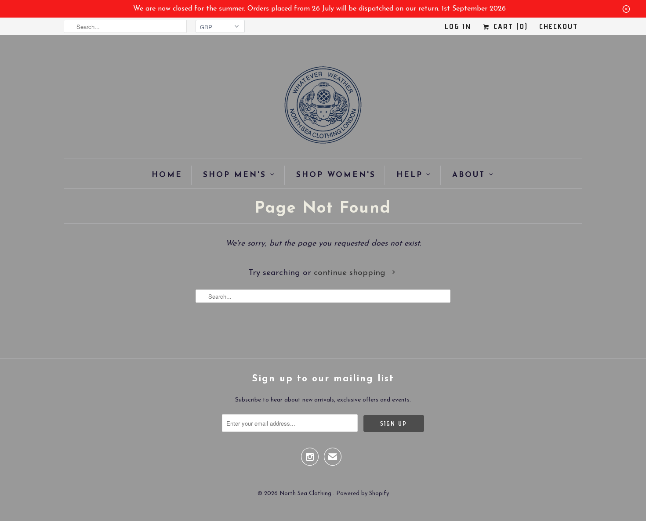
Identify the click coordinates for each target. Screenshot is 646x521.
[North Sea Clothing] (323, 108)
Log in (458, 26)
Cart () (509, 26)
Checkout (558, 26)
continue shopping (351, 273)
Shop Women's (336, 175)
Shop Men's (234, 175)
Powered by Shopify (362, 493)
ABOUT (468, 175)
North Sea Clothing (306, 493)
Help (409, 175)
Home (167, 175)
